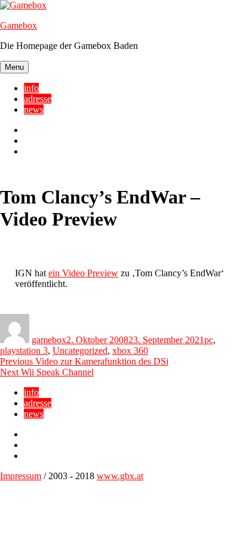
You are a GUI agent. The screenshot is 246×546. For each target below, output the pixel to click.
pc (208, 340)
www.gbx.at (120, 476)
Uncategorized (80, 351)
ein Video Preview (83, 273)
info (31, 88)
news (34, 109)
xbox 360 (130, 351)
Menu (14, 67)
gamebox (49, 340)
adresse (37, 99)
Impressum (20, 476)
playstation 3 (24, 351)
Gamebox (18, 25)
